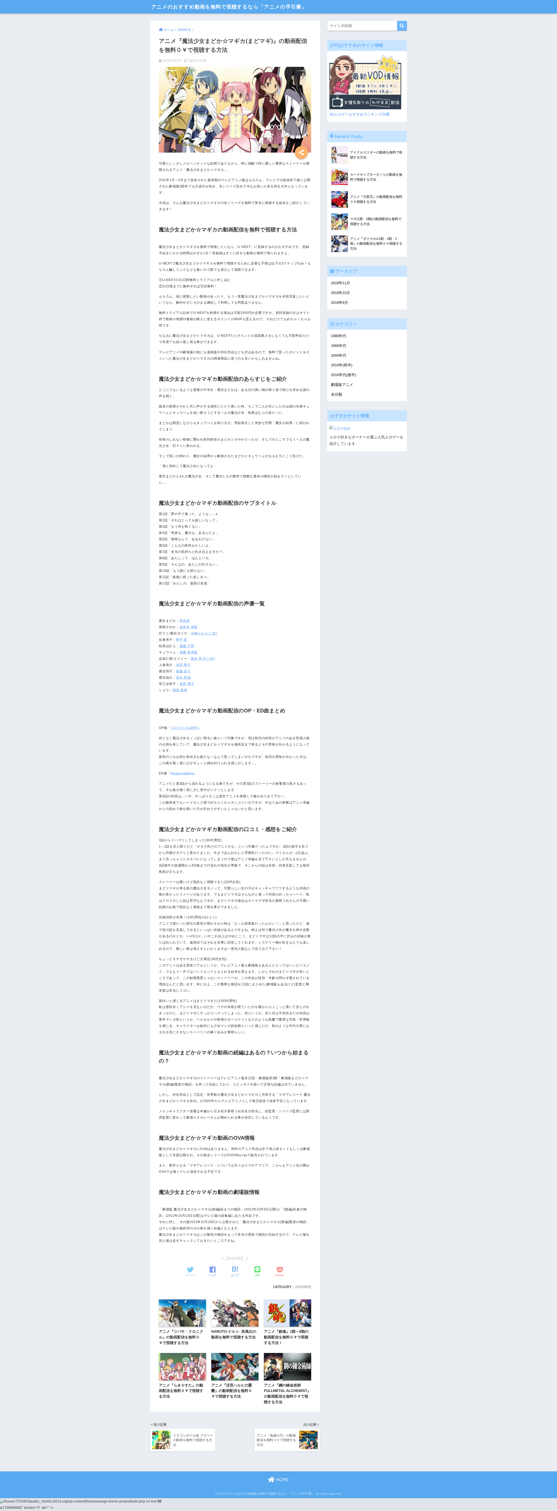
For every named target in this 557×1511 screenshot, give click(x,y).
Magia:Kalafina (182, 773)
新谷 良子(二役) (203, 658)
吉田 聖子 (183, 665)
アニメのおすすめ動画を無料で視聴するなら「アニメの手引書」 (229, 6)
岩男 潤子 (187, 684)
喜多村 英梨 (189, 627)
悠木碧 (185, 621)
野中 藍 (181, 639)
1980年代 (338, 336)
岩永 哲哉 (183, 677)
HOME (282, 1479)
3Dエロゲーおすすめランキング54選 (359, 114)
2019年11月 (340, 283)
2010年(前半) (341, 365)
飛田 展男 (180, 690)
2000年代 (303, 1287)
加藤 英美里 (189, 652)
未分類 (336, 394)
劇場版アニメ (342, 385)
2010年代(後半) (343, 375)
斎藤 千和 (187, 646)
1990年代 (338, 346)
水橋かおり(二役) (204, 633)
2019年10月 (340, 293)
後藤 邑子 (183, 671)
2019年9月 (339, 303)
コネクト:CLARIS (184, 728)
